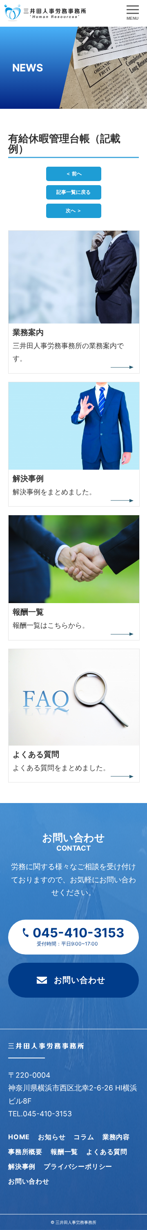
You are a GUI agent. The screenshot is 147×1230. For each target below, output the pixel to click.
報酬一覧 (64, 1151)
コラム (84, 1137)
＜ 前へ (74, 173)
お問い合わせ (79, 980)
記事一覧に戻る (73, 192)
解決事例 (22, 1166)
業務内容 (116, 1137)
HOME (19, 1137)
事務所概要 (25, 1151)
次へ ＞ (74, 210)
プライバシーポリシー (78, 1166)
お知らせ (51, 1137)
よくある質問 (106, 1151)
